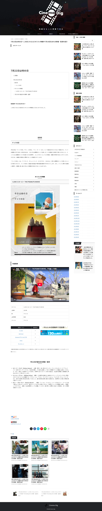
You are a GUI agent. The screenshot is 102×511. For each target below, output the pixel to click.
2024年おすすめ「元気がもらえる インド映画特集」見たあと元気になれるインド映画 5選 (88, 266)
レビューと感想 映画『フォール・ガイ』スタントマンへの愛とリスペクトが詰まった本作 (88, 76)
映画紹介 (51, 34)
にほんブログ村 (15, 418)
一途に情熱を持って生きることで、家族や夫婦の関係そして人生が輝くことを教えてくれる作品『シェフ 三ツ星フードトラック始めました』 (88, 252)
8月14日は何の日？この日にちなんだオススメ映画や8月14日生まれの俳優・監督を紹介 (19, 480)
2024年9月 (76, 196)
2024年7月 (76, 202)
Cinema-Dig (53, 505)
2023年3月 (76, 237)
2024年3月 (76, 213)
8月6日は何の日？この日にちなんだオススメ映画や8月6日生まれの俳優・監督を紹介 (39, 457)
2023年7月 (76, 231)
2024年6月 (76, 204)
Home (28, 34)
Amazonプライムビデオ (21, 337)
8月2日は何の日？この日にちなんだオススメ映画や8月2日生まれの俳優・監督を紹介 (59, 457)
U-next (21, 330)
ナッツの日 (18, 85)
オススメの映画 (18, 88)
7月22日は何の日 (17, 80)
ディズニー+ (21, 344)
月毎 (13, 433)
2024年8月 (76, 199)
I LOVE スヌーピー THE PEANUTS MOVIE (26, 91)
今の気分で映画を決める (73, 34)
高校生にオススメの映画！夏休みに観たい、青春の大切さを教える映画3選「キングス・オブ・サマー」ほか (88, 85)
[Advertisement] (40, 57)
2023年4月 (76, 234)
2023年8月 (76, 229)
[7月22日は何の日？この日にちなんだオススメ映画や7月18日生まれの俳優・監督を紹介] (38, 428)
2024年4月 (76, 210)
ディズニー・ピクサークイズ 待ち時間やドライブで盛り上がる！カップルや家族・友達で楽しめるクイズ (88, 56)
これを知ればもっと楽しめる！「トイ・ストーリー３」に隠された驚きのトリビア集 (88, 46)
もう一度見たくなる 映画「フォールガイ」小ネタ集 (88, 64)
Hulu (21, 340)
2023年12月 (76, 218)
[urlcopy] (48, 428)
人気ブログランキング (16, 424)
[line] (45, 428)
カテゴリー (40, 34)
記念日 (16, 82)
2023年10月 (76, 223)
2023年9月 (76, 226)
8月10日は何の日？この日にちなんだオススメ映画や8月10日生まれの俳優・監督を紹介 (19, 457)
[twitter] (31, 428)
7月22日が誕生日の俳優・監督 (22, 94)
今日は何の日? (62, 34)
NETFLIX (21, 334)
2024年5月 (76, 207)
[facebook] (34, 428)
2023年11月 (76, 221)
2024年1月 (76, 215)
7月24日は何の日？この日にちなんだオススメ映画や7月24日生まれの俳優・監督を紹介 (39, 480)
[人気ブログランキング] (14, 422)
